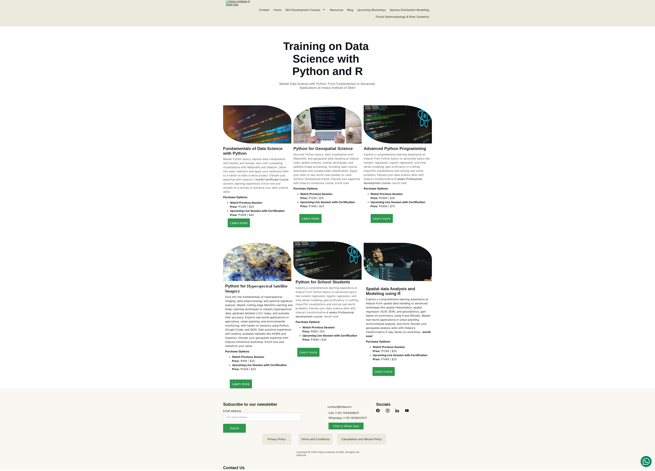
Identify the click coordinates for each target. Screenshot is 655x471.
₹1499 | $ (314, 206)
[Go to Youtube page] (407, 410)
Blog (350, 10)
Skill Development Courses (302, 10)
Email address (232, 411)
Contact (264, 10)
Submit (234, 428)
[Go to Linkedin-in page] (397, 410)
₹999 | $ (245, 361)
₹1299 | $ (244, 206)
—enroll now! (398, 183)
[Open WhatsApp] (646, 461)
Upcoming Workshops (371, 10)
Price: (234, 206)
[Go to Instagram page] (387, 410)
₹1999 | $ (316, 339)
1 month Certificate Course (271, 179)
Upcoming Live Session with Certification (257, 210)
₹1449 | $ (246, 369)
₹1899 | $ (244, 215)
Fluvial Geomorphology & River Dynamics (402, 16)
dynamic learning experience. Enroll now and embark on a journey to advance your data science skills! (256, 187)
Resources (336, 10)
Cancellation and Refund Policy (361, 439)
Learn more (239, 223)
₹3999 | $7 (385, 206)
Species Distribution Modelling (409, 10)
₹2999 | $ (385, 198)
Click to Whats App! (346, 426)
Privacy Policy (277, 439)
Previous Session (250, 202)
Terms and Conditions (315, 439)
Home (277, 10)
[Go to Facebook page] (378, 410)
